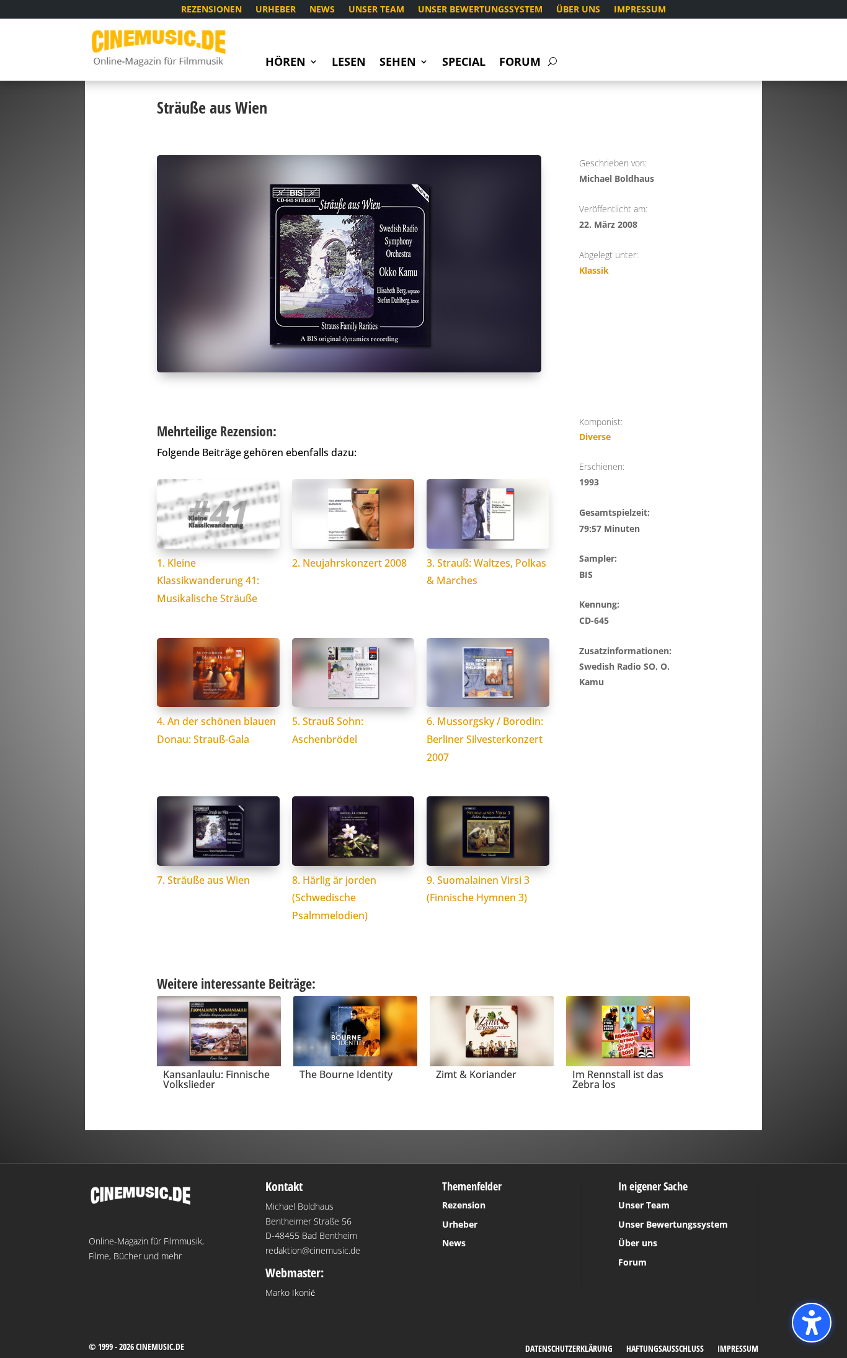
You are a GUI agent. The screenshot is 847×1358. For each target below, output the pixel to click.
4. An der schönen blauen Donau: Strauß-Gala (216, 730)
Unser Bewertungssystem (480, 10)
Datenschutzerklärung (569, 1349)
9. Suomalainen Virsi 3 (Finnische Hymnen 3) (478, 889)
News (322, 10)
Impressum (640, 10)
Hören (285, 63)
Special (464, 63)
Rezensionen (211, 10)
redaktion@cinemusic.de (312, 1250)
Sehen (397, 63)
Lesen (349, 63)
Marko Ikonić (290, 1292)
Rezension (464, 1205)
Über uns (578, 10)
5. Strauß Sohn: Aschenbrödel (327, 730)
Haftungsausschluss (665, 1349)
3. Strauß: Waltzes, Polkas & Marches (486, 572)
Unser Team (376, 10)
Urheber (275, 10)
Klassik (594, 270)
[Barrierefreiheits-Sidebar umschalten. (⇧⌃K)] (811, 1322)
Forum (520, 63)
